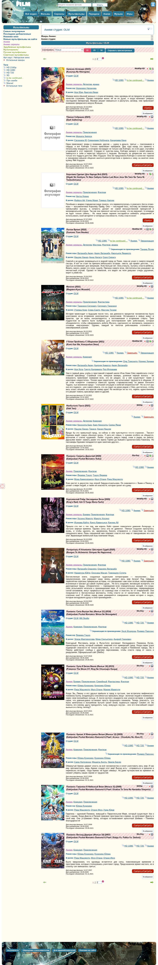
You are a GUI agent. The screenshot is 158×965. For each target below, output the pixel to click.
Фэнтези (102, 192)
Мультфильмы (21, 27)
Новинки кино (11, 36)
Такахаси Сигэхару (87, 306)
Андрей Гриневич (122, 639)
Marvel (22, 83)
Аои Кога (78, 369)
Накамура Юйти (82, 573)
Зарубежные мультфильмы (17, 47)
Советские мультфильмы (16, 55)
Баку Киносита (100, 425)
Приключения (90, 132)
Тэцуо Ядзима (100, 475)
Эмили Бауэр (114, 762)
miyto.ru (26, 5)
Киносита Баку (84, 425)
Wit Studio (84, 618)
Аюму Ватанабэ (102, 253)
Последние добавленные (17, 34)
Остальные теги (14, 86)
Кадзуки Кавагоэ (102, 365)
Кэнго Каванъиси (98, 522)
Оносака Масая (99, 573)
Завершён (132, 353)
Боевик (86, 514)
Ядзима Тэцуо (84, 475)
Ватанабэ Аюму (85, 253)
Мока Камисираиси (84, 479)
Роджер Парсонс (145, 631)
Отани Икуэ (96, 810)
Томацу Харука (106, 200)
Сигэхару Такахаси (107, 306)
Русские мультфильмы (14, 52)
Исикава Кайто (81, 522)
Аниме (6, 41)
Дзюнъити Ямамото (121, 253)
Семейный (101, 681)
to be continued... (22, 78)
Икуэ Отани (100, 479)
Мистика (97, 245)
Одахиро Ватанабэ (107, 569)
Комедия (87, 357)
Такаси (92, 429)
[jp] (147, 69)
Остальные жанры (15, 60)
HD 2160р (22, 67)
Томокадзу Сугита (117, 573)
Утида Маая (92, 200)
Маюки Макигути (111, 689)
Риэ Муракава (110, 369)
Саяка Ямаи (115, 425)
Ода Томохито (130, 361)
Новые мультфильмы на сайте (20, 39)
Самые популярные (14, 31)
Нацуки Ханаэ (81, 257)
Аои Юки (78, 92)
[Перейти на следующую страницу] (152, 59)
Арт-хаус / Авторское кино (16, 57)
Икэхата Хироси (84, 136)
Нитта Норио (82, 196)
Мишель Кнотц (99, 762)
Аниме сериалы (11, 44)
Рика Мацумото (115, 479)
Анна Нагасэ (95, 257)
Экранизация (147, 241)
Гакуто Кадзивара (93, 369)
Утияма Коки (80, 310)
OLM (76, 76)
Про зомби (22, 80)
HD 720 (22, 72)
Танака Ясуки (147, 249)
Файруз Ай (79, 200)
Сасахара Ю (80, 140)
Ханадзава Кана (118, 140)
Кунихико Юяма (102, 685)
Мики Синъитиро (104, 639)
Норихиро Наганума (86, 88)
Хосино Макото (85, 518)
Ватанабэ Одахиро (87, 569)
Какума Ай (113, 522)
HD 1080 (22, 70)
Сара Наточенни (82, 762)
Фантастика (103, 302)
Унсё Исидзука (128, 631)
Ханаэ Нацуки (104, 429)
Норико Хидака (146, 361)
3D (22, 75)
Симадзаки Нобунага (98, 140)
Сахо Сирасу (109, 257)
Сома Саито (94, 310)
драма (96, 84)
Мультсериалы (10, 49)
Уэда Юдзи (108, 810)
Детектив (87, 84)
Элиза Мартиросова (84, 639)
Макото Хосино (101, 518)
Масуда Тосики (108, 310)
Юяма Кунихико (85, 685)
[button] (87, 50)
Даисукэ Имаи (91, 92)
